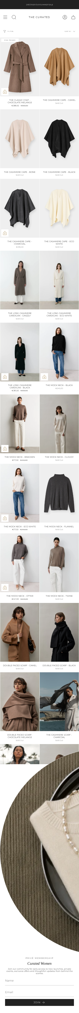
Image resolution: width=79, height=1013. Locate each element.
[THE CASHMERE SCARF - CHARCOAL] (59, 701)
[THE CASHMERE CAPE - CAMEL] (59, 67)
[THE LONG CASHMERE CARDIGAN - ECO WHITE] (59, 280)
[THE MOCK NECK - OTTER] (20, 562)
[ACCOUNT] (64, 17)
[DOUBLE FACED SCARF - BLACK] (59, 632)
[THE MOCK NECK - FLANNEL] (59, 493)
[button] (14, 17)
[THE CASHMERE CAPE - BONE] (20, 138)
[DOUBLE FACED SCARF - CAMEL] (20, 632)
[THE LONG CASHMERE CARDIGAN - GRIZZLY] (20, 280)
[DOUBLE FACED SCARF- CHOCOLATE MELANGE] (20, 701)
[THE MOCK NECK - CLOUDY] (59, 423)
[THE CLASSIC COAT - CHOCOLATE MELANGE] (20, 67)
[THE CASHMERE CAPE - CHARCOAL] (20, 208)
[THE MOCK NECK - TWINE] (59, 562)
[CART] (73, 17)
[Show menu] (5, 17)
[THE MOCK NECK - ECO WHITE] (20, 493)
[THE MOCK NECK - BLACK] (59, 352)
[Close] (73, 770)
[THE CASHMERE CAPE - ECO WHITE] (59, 208)
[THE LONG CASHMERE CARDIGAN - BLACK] (20, 352)
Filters (10, 31)
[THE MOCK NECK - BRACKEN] (20, 423)
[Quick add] (5, 91)
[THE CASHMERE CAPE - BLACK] (59, 138)
